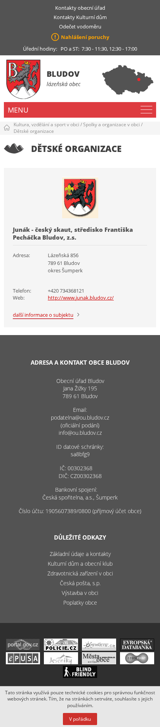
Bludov (63, 74)
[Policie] (61, 648)
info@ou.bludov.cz (80, 432)
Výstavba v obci (80, 592)
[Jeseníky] (61, 662)
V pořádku (80, 719)
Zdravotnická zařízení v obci (80, 573)
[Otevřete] (99, 648)
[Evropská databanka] (137, 648)
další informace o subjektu (43, 314)
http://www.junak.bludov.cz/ (81, 297)
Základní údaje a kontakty (80, 554)
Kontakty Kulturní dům (80, 17)
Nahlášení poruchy (85, 37)
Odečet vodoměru (80, 26)
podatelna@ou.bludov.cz (80, 417)
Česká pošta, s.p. (80, 583)
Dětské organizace (34, 131)
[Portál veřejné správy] (23, 648)
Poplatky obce (80, 602)
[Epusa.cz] (23, 662)
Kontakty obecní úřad (80, 7)
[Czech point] (137, 662)
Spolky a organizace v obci (111, 124)
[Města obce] (99, 662)
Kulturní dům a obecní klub (80, 563)
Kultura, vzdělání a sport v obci (46, 124)
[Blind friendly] (80, 675)
